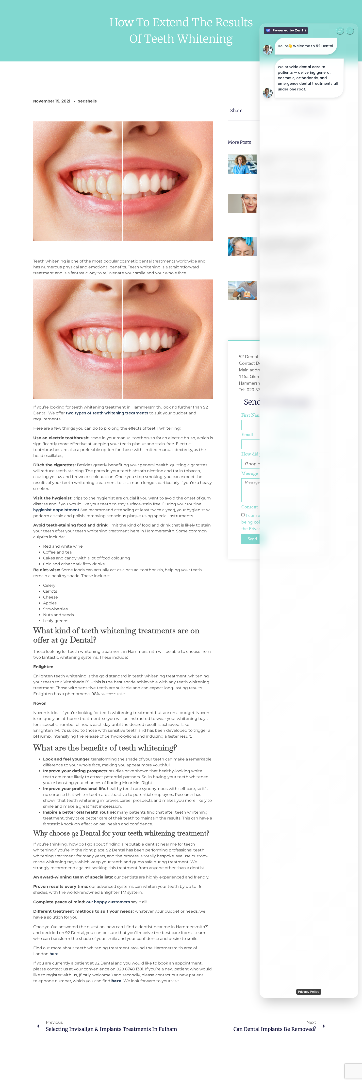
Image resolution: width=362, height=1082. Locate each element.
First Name (252, 415)
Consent (249, 507)
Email (247, 434)
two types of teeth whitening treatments (107, 413)
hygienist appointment (56, 510)
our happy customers (108, 902)
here (54, 954)
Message (249, 473)
